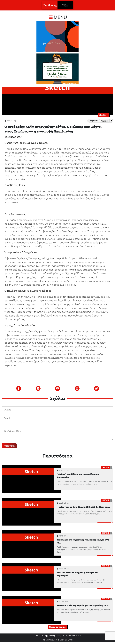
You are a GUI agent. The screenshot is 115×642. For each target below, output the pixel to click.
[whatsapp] (38, 388)
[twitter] (96, 388)
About (37, 635)
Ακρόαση (104, 121)
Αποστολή (9, 445)
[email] (57, 388)
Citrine (70, 640)
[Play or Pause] (112, 121)
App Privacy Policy (53, 635)
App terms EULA (73, 635)
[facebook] (18, 388)
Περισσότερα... (57, 627)
